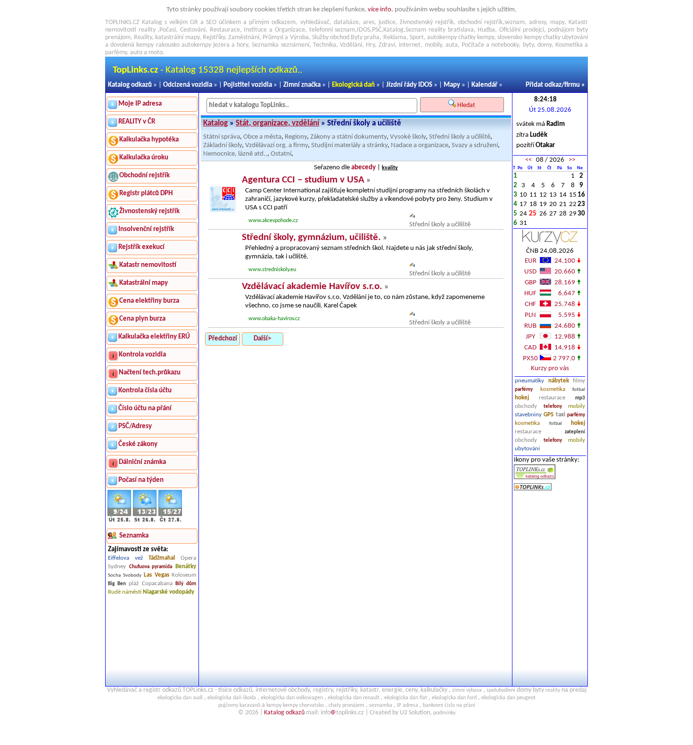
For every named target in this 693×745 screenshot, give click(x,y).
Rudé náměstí (124, 592)
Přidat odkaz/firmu (553, 85)
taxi (560, 415)
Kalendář (484, 85)
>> (572, 160)
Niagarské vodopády (168, 592)
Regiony (296, 137)
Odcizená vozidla (187, 85)
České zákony (137, 444)
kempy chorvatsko (303, 705)
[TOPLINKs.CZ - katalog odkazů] (534, 477)
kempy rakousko (157, 45)
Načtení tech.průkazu (150, 372)
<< (528, 160)
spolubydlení (501, 690)
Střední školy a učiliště (459, 137)
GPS (548, 415)
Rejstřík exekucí (141, 247)
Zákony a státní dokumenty (348, 137)
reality (147, 30)
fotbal (578, 389)
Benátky (185, 566)
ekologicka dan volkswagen (292, 698)
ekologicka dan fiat (405, 698)
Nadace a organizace (419, 145)
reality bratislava (451, 30)
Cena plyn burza (142, 319)
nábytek (558, 381)
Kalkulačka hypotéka (149, 139)
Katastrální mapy (143, 283)
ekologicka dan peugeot (508, 698)
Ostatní (281, 153)
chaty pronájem (346, 705)
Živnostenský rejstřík (149, 211)
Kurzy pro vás (550, 368)
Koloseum (184, 575)
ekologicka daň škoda (231, 698)
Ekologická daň (353, 85)
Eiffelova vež (125, 558)
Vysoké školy (408, 137)
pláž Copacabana (151, 583)
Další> (262, 338)
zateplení (575, 432)
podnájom (561, 30)
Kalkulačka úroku (143, 157)
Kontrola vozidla (142, 354)
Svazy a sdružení (475, 145)
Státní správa (221, 137)
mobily (576, 406)
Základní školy (222, 145)
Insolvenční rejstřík (146, 229)
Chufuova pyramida (151, 567)
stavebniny (528, 415)
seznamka (380, 705)
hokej (522, 398)
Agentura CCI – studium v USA (303, 180)
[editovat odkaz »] (412, 216)
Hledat (467, 105)
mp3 (580, 398)
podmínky (444, 713)
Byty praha (365, 37)
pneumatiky (529, 381)
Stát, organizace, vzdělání (277, 123)
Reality (143, 37)
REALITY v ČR (136, 121)
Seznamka (265, 45)
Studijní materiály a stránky (349, 145)
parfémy (524, 389)
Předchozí (222, 338)
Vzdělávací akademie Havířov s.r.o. (312, 286)
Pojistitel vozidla (247, 85)
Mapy (452, 85)
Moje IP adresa (140, 104)
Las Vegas (156, 575)
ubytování (527, 449)
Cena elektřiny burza (149, 301)
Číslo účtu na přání (145, 408)
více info (379, 9)
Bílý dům (185, 584)
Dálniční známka (142, 462)
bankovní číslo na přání (449, 705)
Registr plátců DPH (146, 193)
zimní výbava (467, 690)
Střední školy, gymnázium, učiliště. (311, 237)
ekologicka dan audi (180, 698)
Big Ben (117, 584)
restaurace (552, 398)
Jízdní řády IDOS (409, 85)
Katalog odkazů (130, 85)
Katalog (215, 123)
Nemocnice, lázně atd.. (235, 153)
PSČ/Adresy (135, 426)
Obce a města (262, 137)
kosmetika (552, 389)
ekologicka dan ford (454, 698)
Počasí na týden (141, 480)
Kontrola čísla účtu (145, 390)
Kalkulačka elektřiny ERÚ (154, 336)
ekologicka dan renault (354, 698)
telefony (553, 406)
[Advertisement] (549, 589)
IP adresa (407, 705)
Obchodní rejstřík (144, 175)
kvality (390, 168)
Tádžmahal (161, 558)
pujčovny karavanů (239, 705)
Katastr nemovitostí (147, 265)
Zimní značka (302, 85)
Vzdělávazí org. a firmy (276, 145)
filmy (579, 381)
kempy (485, 37)
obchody (526, 406)
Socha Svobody (124, 575)
